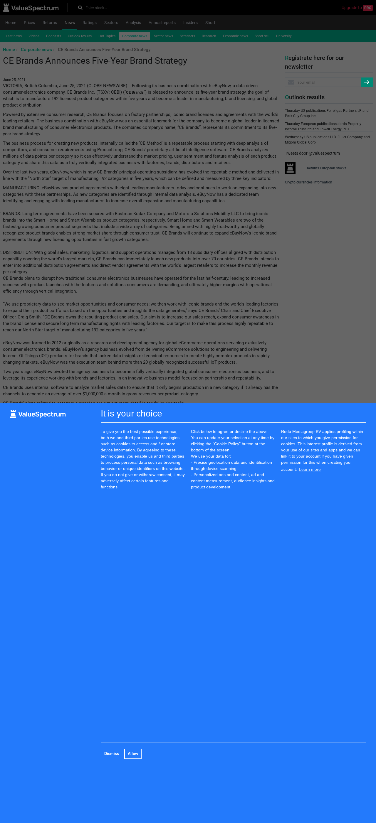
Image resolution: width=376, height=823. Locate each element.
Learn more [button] (310, 469)
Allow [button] (133, 754)
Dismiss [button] (111, 754)
